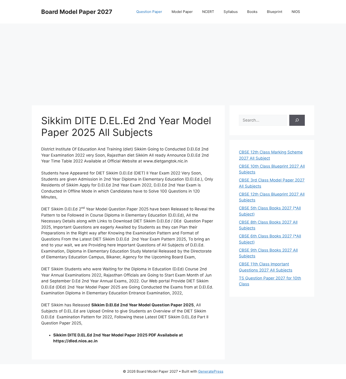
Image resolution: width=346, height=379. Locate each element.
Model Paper (182, 11)
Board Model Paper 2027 (76, 11)
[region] (173, 61)
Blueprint (274, 11)
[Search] (297, 120)
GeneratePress (210, 371)
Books (252, 11)
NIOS (296, 11)
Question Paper (149, 11)
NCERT (208, 11)
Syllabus (231, 11)
